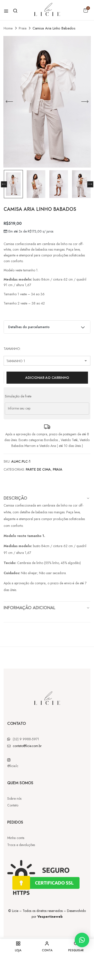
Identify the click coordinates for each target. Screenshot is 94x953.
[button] (85, 10)
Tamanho (12, 348)
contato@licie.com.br (27, 745)
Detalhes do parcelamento (29, 327)
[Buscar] (15, 10)
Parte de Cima (38, 469)
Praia (23, 28)
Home (8, 28)
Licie (15, 910)
